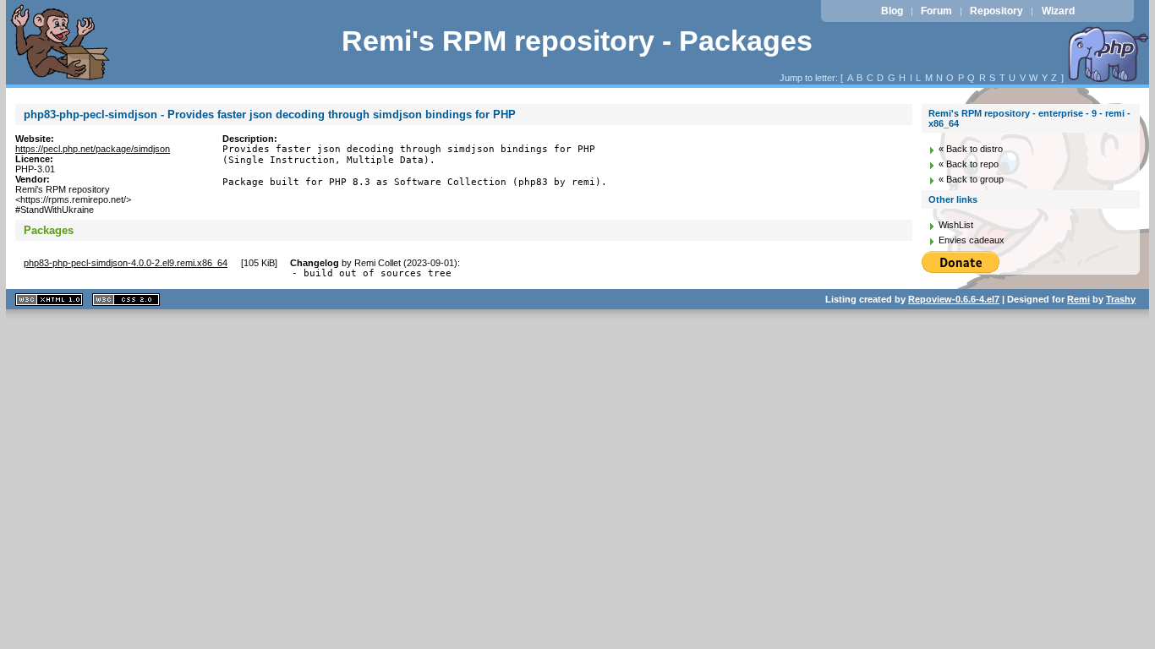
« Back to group (971, 179)
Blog (892, 11)
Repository (996, 11)
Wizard (1058, 11)
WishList (956, 225)
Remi (1078, 299)
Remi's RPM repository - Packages (577, 41)
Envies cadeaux (971, 240)
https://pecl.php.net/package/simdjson (92, 149)
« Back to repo (969, 164)
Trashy (1121, 299)
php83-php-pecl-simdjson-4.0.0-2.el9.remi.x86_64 (125, 263)
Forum (936, 11)
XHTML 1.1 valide (49, 299)
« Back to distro (971, 149)
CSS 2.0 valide (126, 299)
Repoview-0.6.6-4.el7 (953, 299)
